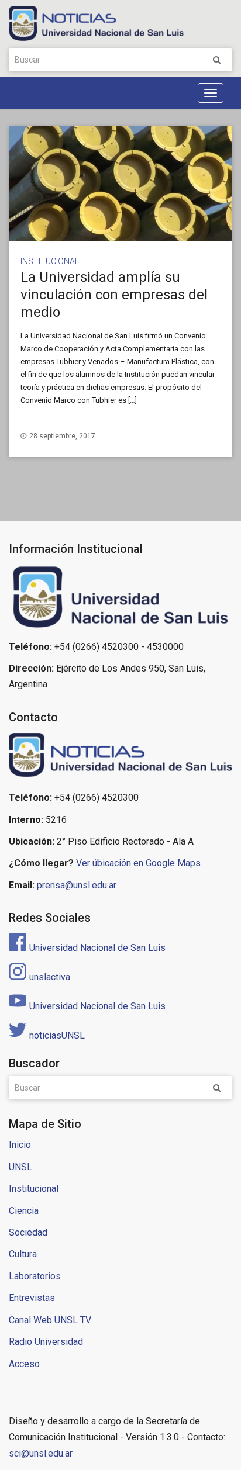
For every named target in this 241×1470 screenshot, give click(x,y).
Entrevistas (32, 1297)
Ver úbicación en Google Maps (138, 863)
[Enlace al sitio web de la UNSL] (120, 597)
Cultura (23, 1254)
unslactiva (49, 977)
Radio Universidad (46, 1341)
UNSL (20, 1166)
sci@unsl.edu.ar (41, 1453)
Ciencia (24, 1210)
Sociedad (28, 1232)
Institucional (49, 261)
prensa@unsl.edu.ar (76, 885)
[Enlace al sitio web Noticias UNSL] (120, 757)
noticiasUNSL (57, 1035)
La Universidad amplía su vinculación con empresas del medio (114, 294)
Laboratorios (35, 1276)
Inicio (20, 1144)
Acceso (24, 1363)
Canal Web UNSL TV (50, 1320)
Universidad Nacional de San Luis (97, 947)
